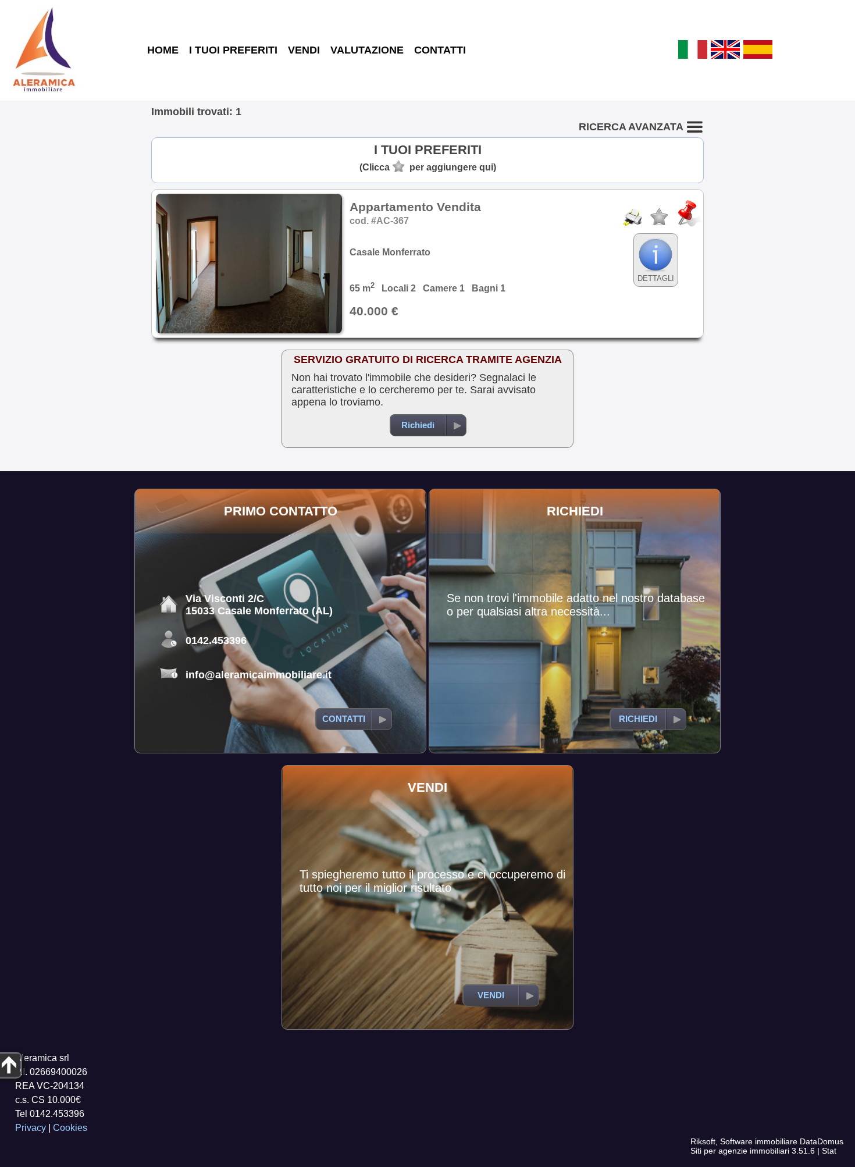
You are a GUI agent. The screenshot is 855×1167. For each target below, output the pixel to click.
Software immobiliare (758, 1141)
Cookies (70, 1128)
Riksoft (702, 1141)
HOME (163, 50)
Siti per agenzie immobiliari (739, 1150)
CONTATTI (440, 50)
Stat (829, 1150)
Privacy (30, 1128)
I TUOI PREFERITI (233, 50)
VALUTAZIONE (367, 50)
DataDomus (821, 1141)
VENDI (304, 50)
